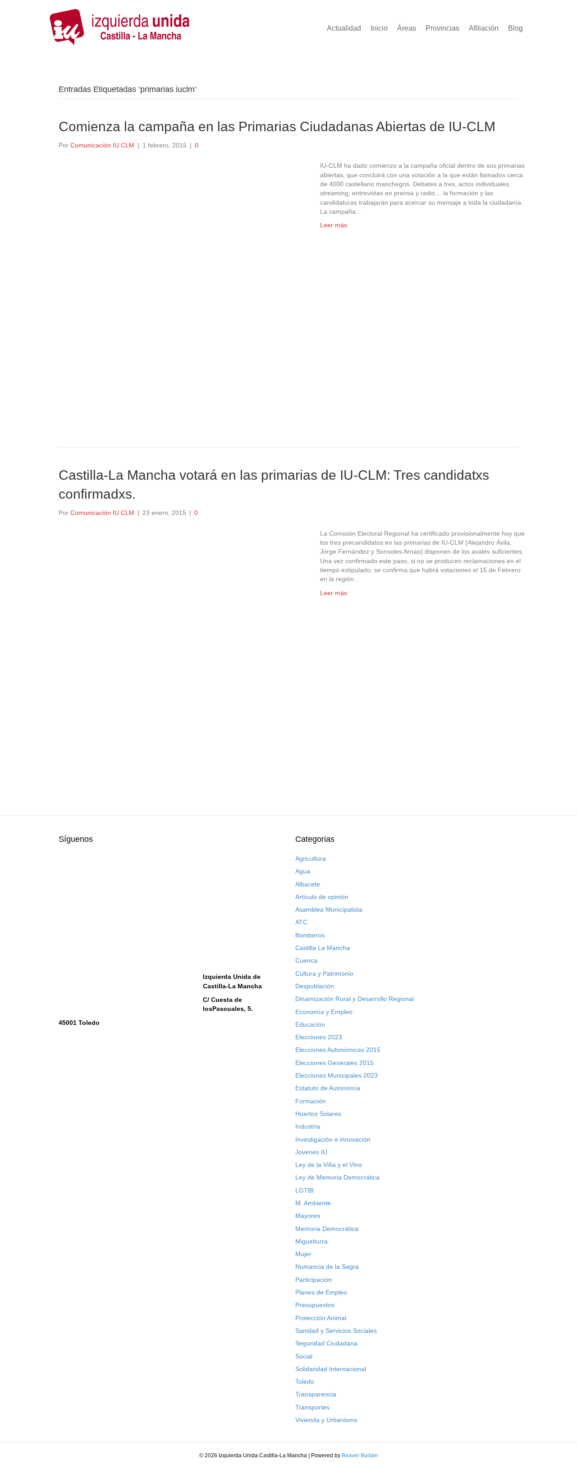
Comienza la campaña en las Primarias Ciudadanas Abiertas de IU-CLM (277, 126)
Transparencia (315, 1394)
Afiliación (484, 28)
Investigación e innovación (333, 1139)
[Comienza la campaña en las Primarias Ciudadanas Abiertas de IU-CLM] (180, 289)
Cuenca (306, 960)
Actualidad (344, 28)
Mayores (307, 1215)
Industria (307, 1126)
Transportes (312, 1407)
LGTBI (304, 1190)
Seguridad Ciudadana (326, 1343)
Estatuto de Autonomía (327, 1088)
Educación (310, 1024)
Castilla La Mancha (322, 947)
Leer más (333, 225)
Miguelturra (311, 1241)
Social (303, 1356)
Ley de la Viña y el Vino (328, 1164)
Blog (515, 28)
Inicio (379, 28)
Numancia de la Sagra (327, 1266)
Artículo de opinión (321, 896)
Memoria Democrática (326, 1228)
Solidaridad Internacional (330, 1369)
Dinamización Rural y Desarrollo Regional (354, 998)
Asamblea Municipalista (328, 909)
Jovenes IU (311, 1152)
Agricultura (310, 858)
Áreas (406, 28)
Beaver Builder (360, 1455)
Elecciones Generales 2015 (334, 1062)
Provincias (442, 28)
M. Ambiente (313, 1203)
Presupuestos (314, 1304)
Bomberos (310, 935)
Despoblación (314, 986)
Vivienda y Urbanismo (326, 1419)
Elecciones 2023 (318, 1037)
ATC (301, 922)
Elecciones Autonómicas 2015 (337, 1049)
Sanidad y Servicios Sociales (336, 1330)
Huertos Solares (318, 1113)
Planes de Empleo (321, 1292)
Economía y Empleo (324, 1011)
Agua (302, 871)
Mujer (303, 1254)
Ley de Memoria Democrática (337, 1177)
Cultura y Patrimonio (324, 973)
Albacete (307, 884)
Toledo (304, 1381)
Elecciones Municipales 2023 (336, 1075)
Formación (310, 1101)
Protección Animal (320, 1318)
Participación (313, 1279)
